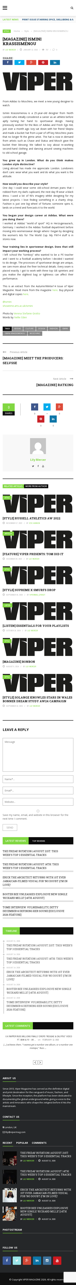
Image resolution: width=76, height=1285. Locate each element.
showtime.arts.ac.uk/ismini (18, 305)
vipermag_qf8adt (37, 595)
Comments (39, 1142)
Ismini (65, 328)
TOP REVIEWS (38, 841)
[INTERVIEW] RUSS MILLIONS (38, 1054)
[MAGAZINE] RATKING (54, 385)
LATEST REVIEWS (15, 840)
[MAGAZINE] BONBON (19, 661)
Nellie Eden (20, 317)
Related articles (13, 486)
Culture (29, 328)
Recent (7, 1142)
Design (41, 328)
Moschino (35, 333)
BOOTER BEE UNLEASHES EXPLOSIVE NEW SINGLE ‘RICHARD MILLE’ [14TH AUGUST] (44, 1211)
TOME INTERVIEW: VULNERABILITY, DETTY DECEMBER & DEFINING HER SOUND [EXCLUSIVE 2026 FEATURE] (33, 911)
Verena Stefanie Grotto (27, 313)
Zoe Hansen (34, 523)
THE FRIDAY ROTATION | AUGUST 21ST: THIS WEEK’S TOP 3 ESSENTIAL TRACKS (45, 1154)
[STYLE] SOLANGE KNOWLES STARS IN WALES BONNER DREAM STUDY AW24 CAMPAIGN (37, 699)
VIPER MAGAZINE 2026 (34, 1279)
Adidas (17, 328)
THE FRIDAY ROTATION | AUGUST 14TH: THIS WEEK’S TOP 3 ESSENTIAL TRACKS (45, 1173)
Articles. (9, 533)
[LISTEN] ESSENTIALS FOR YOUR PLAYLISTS (36, 626)
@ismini (7, 301)
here (55, 290)
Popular (22, 1142)
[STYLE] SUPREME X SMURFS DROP (29, 590)
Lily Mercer (10, 50)
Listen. (8, 605)
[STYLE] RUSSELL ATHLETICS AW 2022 (31, 518)
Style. (6, 31)
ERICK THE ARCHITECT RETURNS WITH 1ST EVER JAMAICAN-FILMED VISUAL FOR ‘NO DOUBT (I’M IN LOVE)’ (35, 881)
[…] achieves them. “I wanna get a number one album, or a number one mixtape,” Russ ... (38, 1046)
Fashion (54, 328)
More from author (36, 486)
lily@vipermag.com (15, 1132)
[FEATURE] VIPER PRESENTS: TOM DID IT (33, 554)
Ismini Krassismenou (15, 333)
